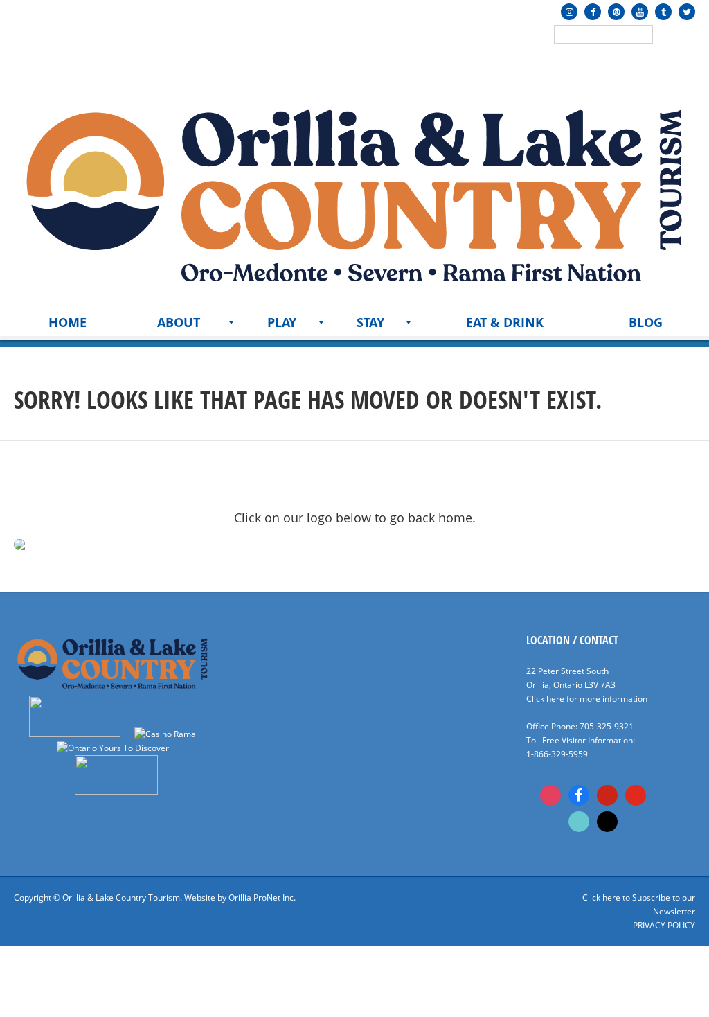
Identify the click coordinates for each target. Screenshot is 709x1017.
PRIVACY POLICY (664, 925)
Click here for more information (586, 699)
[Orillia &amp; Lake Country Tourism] (354, 191)
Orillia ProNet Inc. (262, 897)
